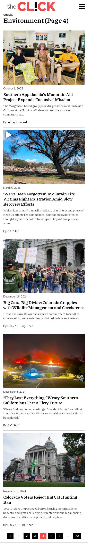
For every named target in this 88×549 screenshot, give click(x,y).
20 (77, 536)
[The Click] (31, 6)
